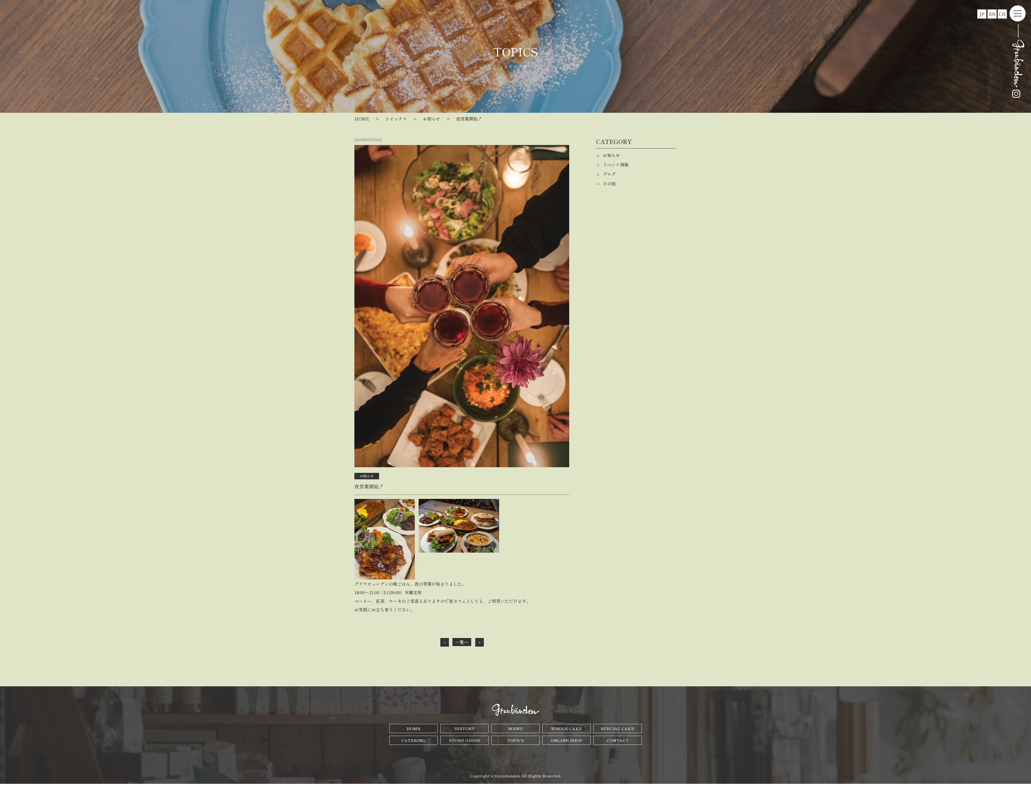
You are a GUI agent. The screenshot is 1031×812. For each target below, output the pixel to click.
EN (992, 14)
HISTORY (464, 728)
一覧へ (461, 642)
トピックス (396, 118)
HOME (361, 118)
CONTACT (618, 740)
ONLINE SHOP (566, 740)
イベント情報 (616, 164)
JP (981, 14)
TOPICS (515, 740)
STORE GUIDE (464, 740)
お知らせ (431, 118)
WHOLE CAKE (566, 728)
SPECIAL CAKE (617, 728)
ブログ (609, 174)
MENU (515, 728)
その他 (609, 183)
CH (1002, 14)
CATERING (413, 740)
